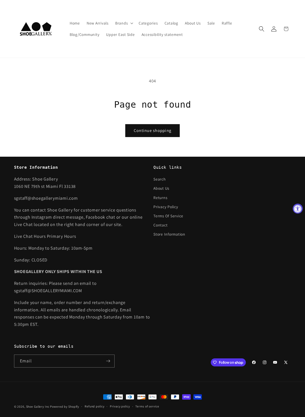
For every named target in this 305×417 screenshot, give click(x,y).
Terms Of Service (168, 215)
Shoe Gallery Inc (37, 407)
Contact (160, 225)
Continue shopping (152, 130)
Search (159, 179)
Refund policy (94, 406)
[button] (123, 23)
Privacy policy (120, 406)
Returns (160, 197)
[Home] (36, 28)
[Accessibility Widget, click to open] (298, 208)
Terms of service (147, 406)
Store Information (169, 234)
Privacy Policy (165, 206)
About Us (161, 188)
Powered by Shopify (64, 407)
